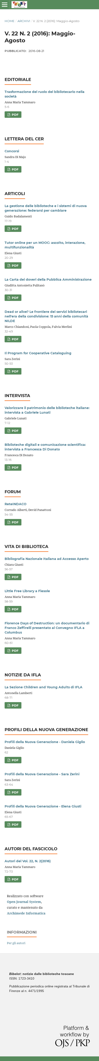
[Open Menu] (4, 4)
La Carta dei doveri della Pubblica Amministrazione (48, 279)
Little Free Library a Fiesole (27, 591)
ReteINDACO (15, 504)
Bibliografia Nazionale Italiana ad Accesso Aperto (47, 559)
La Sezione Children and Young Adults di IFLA (43, 687)
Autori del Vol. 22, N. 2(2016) (28, 861)
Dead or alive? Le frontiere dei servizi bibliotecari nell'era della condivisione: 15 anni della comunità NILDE (46, 316)
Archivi (23, 21)
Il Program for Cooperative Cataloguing (38, 353)
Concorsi (12, 151)
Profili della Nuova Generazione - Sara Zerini (42, 774)
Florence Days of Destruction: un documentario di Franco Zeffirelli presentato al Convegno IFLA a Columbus (47, 627)
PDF (14, 114)
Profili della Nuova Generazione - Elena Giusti (43, 806)
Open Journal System (24, 902)
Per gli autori (16, 943)
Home (10, 21)
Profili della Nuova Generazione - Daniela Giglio (45, 742)
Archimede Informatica (26, 913)
